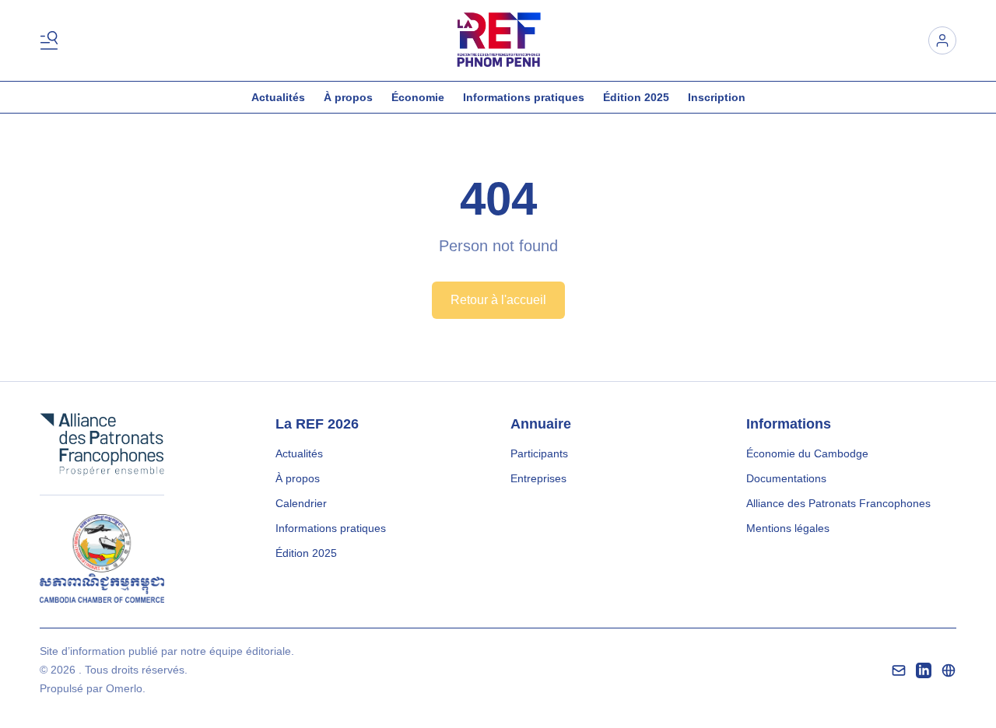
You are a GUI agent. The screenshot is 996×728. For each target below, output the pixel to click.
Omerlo (124, 688)
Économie (417, 97)
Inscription (716, 97)
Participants (539, 453)
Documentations (786, 478)
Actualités (278, 97)
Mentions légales (787, 528)
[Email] (899, 670)
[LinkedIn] (923, 670)
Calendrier (301, 503)
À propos (348, 97)
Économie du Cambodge (807, 453)
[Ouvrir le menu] (52, 40)
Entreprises (538, 478)
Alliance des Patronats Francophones (838, 503)
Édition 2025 (636, 97)
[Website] (948, 670)
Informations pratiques (523, 97)
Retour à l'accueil (498, 299)
